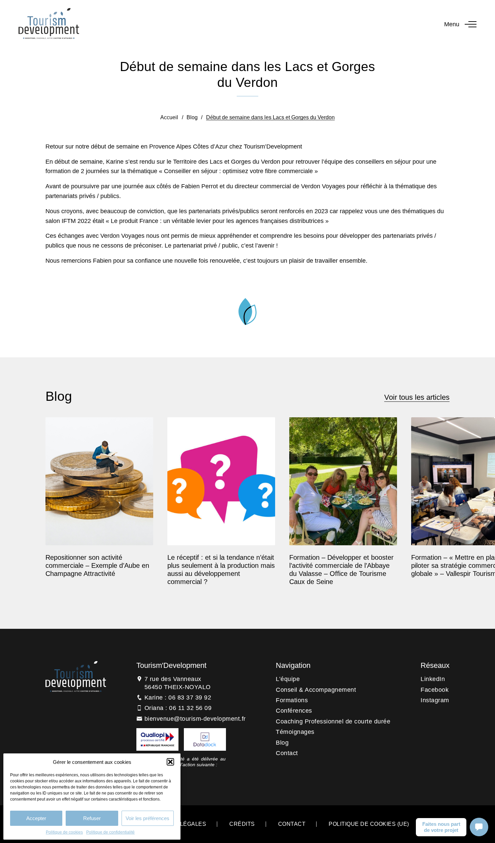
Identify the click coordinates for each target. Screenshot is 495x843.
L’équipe (288, 679)
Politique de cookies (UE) (369, 824)
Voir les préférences (147, 818)
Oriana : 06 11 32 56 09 (178, 708)
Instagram (435, 700)
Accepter (36, 818)
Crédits (242, 824)
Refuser (92, 818)
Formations (292, 700)
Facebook (435, 689)
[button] (170, 761)
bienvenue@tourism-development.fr (195, 718)
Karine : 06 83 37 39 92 (177, 697)
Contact (287, 753)
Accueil (169, 117)
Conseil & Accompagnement (316, 689)
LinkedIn (433, 679)
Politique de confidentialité (110, 832)
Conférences (294, 710)
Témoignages (295, 731)
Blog (192, 117)
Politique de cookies (64, 832)
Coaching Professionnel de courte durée (333, 721)
